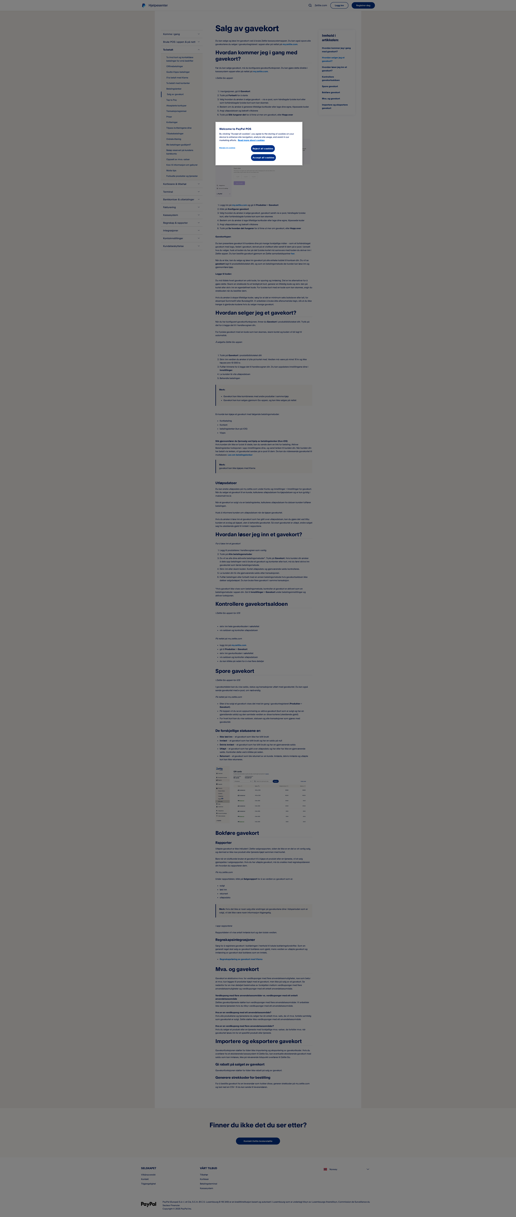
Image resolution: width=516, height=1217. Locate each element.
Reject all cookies (263, 148)
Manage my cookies (227, 148)
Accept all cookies (263, 157)
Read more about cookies (251, 140)
